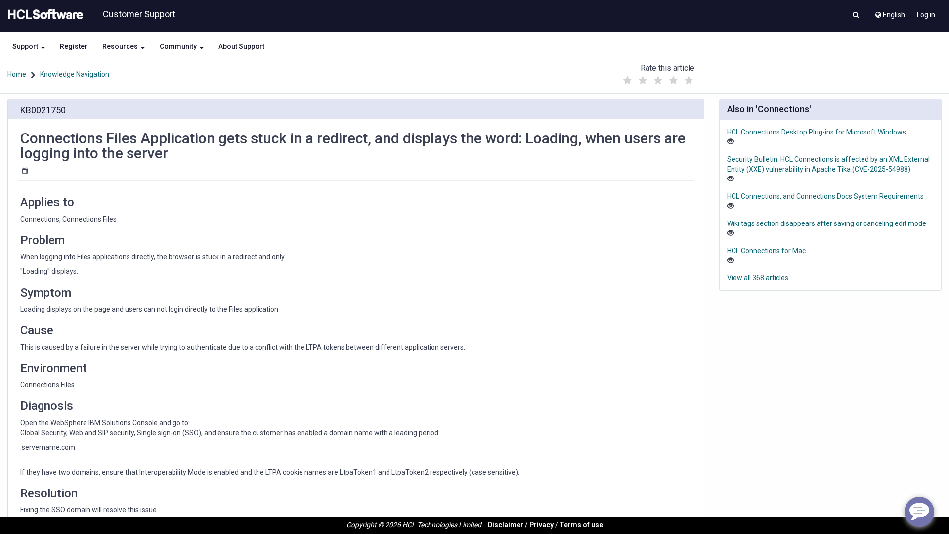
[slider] (657, 78)
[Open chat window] (919, 512)
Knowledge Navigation (74, 74)
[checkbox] (627, 81)
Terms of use (581, 525)
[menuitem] (889, 12)
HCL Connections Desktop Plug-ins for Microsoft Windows (816, 132)
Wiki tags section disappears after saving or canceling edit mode (826, 223)
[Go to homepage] (43, 15)
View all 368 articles (757, 278)
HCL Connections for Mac (766, 251)
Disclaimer (505, 525)
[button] (856, 16)
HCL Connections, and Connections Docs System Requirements (825, 196)
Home (16, 74)
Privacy (541, 525)
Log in (926, 15)
